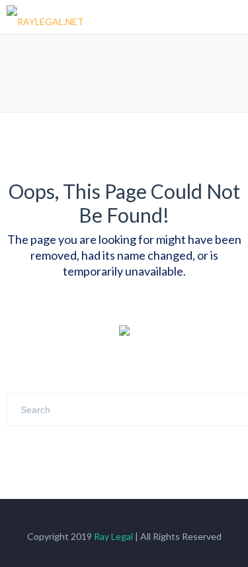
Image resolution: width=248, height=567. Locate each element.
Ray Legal (113, 536)
